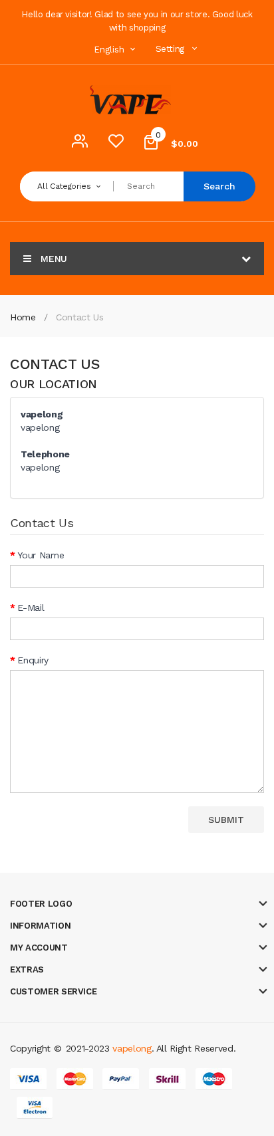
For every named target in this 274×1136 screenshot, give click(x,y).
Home (23, 317)
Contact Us (80, 317)
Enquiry (33, 660)
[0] (116, 144)
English (110, 50)
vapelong (131, 1048)
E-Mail (30, 607)
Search (219, 186)
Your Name (40, 555)
